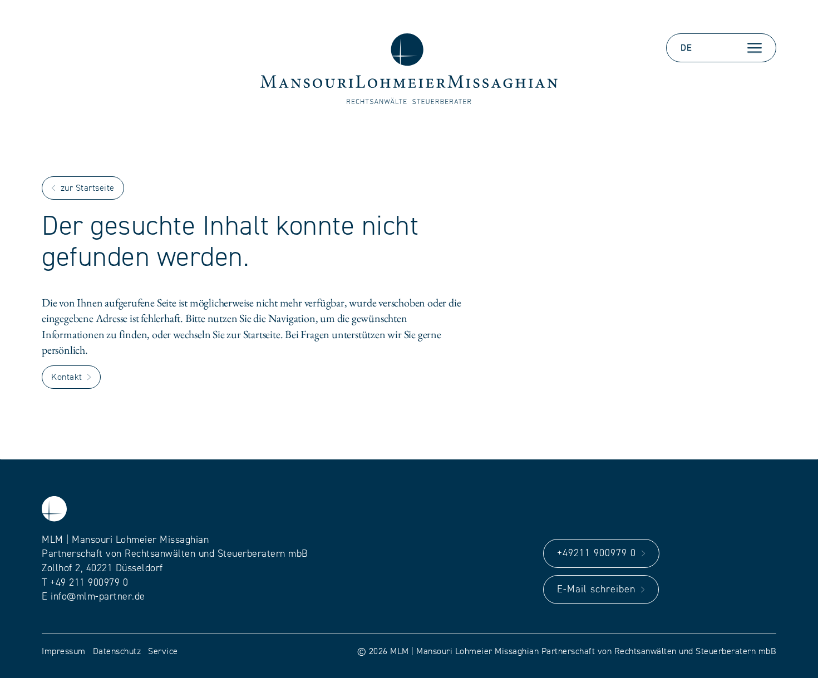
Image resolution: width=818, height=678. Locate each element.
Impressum (64, 651)
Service (163, 651)
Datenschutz (117, 651)
